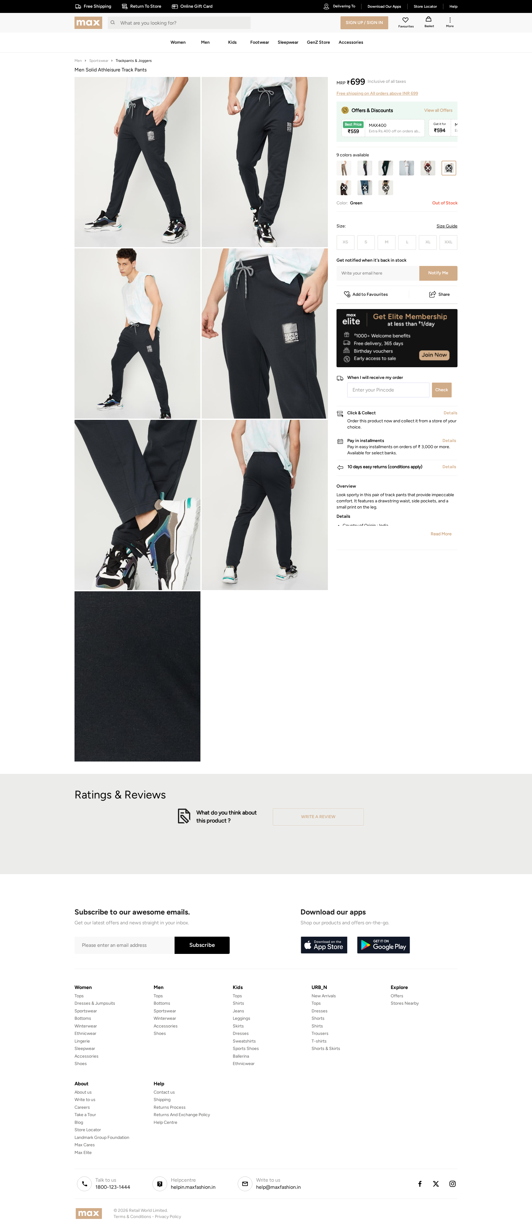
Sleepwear (85, 1048)
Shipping (162, 1099)
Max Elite (83, 1152)
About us (83, 1092)
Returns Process (170, 1107)
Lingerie (82, 1041)
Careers (82, 1107)
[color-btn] (344, 168)
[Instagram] (452, 1183)
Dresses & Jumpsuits (95, 1003)
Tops (79, 996)
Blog (79, 1122)
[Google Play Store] (383, 945)
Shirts (238, 1003)
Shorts (318, 1018)
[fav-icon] (406, 21)
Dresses (241, 1033)
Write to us (85, 1099)
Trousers (320, 1033)
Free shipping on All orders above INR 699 (377, 93)
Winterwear (86, 1026)
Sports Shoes (246, 1048)
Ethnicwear (85, 1033)
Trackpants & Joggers (134, 60)
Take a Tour (85, 1114)
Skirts (238, 1026)
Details (441, 357)
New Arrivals (324, 996)
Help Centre (165, 1122)
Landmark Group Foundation (102, 1137)
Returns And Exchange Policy (182, 1114)
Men (78, 60)
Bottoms (83, 1018)
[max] (90, 23)
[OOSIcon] (428, 168)
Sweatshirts (244, 1041)
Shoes (81, 1063)
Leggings (241, 1018)
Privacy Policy (168, 1216)
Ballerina (241, 1056)
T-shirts (319, 1041)
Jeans (238, 1011)
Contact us (164, 1092)
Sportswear (98, 60)
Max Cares (85, 1145)
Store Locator (88, 1129)
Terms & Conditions (132, 1216)
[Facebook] (419, 1183)
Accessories (87, 1056)
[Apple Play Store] (323, 945)
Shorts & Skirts (326, 1048)
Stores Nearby (405, 1003)
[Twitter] (436, 1183)
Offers (397, 996)
